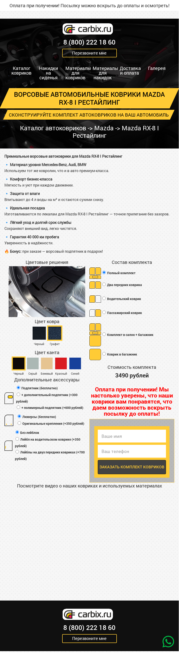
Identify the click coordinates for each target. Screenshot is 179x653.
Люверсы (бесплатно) (39, 417)
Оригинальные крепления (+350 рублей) (53, 423)
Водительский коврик (123, 299)
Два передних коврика (124, 285)
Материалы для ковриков (77, 72)
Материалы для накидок (104, 72)
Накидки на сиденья (48, 72)
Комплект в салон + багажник (129, 334)
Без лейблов (29, 432)
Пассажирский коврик (124, 313)
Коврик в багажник (121, 354)
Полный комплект (120, 273)
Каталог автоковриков (53, 128)
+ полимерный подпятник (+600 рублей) (52, 407)
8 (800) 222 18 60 (89, 42)
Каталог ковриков (21, 70)
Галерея (156, 68)
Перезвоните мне (89, 53)
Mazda (104, 128)
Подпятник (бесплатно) (39, 388)
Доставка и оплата (130, 70)
